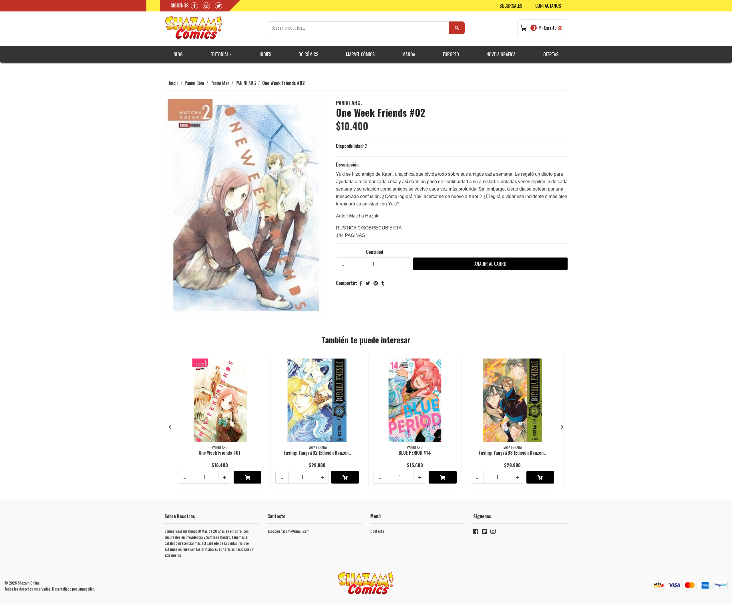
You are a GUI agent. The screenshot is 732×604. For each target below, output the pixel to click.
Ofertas (550, 54)
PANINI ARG (246, 83)
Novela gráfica (501, 54)
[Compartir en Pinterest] (375, 283)
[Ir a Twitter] (484, 532)
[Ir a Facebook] (475, 532)
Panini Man (219, 83)
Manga (408, 54)
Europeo (451, 54)
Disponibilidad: (350, 145)
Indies (265, 54)
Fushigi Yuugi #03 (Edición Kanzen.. (512, 452)
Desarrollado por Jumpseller (73, 589)
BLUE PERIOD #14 (415, 452)
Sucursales (511, 5)
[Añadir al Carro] (247, 477)
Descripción (347, 164)
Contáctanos (548, 5)
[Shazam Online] (194, 27)
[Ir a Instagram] (493, 532)
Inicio (173, 83)
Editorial (219, 54)
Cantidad (374, 251)
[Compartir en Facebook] (361, 283)
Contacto (377, 531)
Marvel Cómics (360, 54)
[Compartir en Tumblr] (382, 283)
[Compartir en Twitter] (367, 283)
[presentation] (170, 426)
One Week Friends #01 (219, 452)
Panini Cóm (194, 83)
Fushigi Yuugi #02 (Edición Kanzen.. (317, 452)
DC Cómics (308, 54)
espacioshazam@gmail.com (288, 531)
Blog (178, 54)
